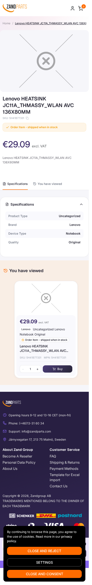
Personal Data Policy (19, 462)
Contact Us (58, 486)
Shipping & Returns (65, 462)
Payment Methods (64, 468)
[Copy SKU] (27, 118)
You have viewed (50, 184)
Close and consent (44, 574)
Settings (44, 562)
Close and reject (44, 551)
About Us (10, 468)
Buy (58, 369)
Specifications (17, 184)
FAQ (53, 456)
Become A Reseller (17, 456)
